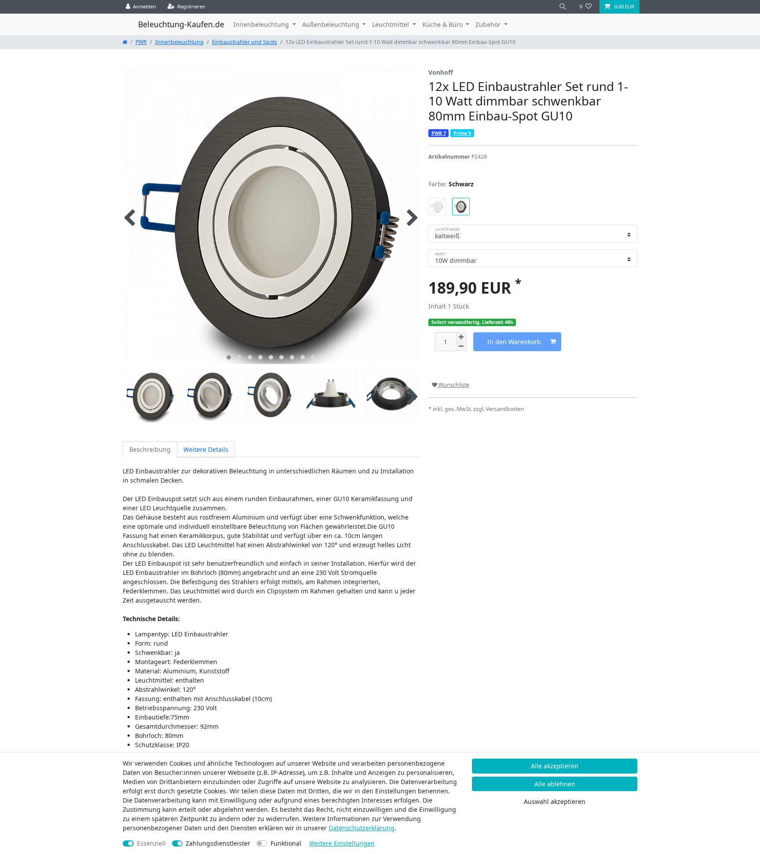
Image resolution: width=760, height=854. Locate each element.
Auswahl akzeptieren (554, 801)
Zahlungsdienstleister (218, 843)
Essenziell (151, 843)
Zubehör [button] (488, 24)
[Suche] (563, 7)
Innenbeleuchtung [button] (262, 24)
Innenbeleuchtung (179, 42)
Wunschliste (453, 385)
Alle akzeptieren (554, 766)
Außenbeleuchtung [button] (331, 24)
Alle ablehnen (554, 784)
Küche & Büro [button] (443, 24)
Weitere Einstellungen (342, 843)
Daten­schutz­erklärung (362, 828)
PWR (141, 42)
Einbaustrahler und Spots (244, 42)
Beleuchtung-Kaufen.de (181, 24)
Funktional (285, 843)
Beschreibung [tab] (150, 449)
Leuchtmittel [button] (391, 24)
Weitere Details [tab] (205, 449)
